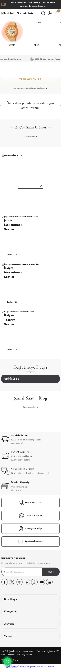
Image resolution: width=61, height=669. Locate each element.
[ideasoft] (12, 666)
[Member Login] (50, 13)
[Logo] (18, 13)
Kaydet (51, 571)
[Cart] (57, 13)
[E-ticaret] (30, 666)
